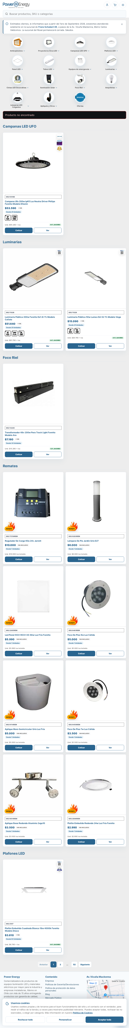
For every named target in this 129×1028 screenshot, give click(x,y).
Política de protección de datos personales (60, 989)
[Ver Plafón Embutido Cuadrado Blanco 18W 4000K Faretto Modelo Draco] (33, 890)
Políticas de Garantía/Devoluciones (62, 984)
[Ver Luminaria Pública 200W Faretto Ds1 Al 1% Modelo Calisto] (33, 278)
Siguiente (85, 964)
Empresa (49, 981)
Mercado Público (53, 998)
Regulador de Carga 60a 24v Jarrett (23, 541)
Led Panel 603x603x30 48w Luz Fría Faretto (27, 635)
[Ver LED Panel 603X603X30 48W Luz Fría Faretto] (33, 596)
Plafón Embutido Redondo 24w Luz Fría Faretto (91, 823)
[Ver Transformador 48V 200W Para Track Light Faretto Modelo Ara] (33, 394)
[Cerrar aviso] (122, 24)
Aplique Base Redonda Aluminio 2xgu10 (25, 823)
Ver (47, 230)
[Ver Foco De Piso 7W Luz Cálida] (96, 690)
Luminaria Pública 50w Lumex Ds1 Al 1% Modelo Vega (94, 317)
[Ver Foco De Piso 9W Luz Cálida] (96, 596)
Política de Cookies (83, 1012)
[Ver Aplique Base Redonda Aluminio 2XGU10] (33, 784)
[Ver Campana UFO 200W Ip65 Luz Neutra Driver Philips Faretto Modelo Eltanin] (33, 163)
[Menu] (123, 5)
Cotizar (18, 230)
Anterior (43, 964)
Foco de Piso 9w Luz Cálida (81, 635)
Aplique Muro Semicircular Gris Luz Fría (25, 729)
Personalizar (65, 1019)
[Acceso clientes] (107, 5)
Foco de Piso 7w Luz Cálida (81, 729)
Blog (47, 994)
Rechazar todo (25, 1019)
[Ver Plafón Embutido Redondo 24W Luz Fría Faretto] (96, 784)
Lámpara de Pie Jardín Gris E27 (83, 541)
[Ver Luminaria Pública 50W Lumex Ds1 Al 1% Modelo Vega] (96, 278)
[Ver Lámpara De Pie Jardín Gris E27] (96, 502)
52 (74, 964)
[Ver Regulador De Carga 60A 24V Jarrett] (33, 502)
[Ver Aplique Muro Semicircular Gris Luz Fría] (33, 690)
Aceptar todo (104, 1019)
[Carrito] (115, 5)
